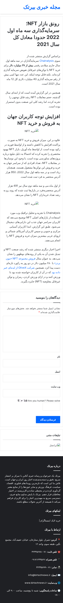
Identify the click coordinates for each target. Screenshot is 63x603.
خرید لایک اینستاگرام (50, 520)
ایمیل (57, 371)
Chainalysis (47, 60)
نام (58, 356)
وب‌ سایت (55, 386)
